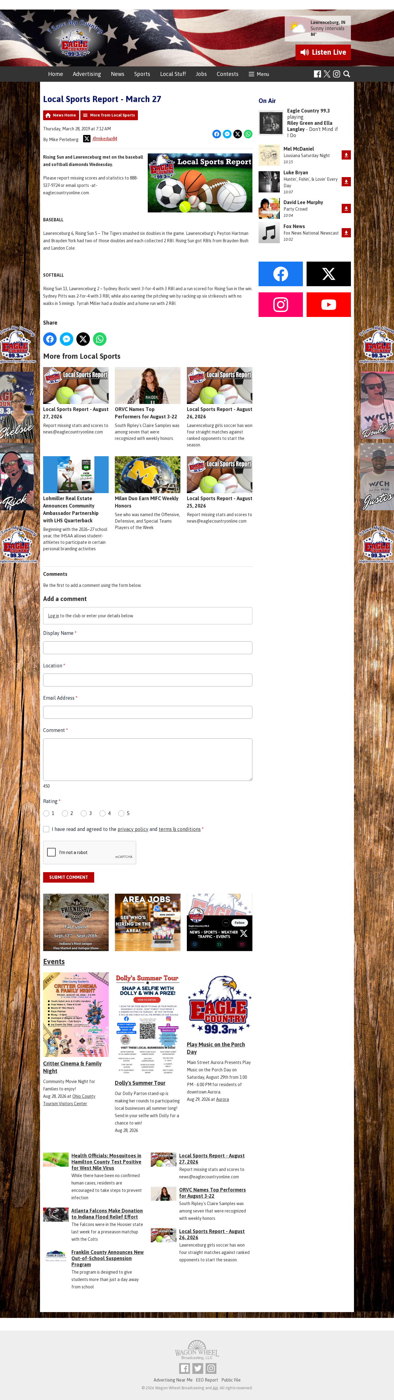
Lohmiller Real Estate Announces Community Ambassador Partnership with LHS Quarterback (70, 509)
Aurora (222, 1099)
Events (54, 961)
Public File (231, 1380)
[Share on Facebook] (216, 134)
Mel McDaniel (298, 149)
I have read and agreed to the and (127, 829)
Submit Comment (68, 877)
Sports (142, 74)
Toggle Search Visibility (347, 74)
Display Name (59, 633)
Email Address (60, 698)
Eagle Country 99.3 (308, 110)
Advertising (87, 74)
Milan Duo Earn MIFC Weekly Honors (147, 502)
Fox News (294, 226)
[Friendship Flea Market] (76, 922)
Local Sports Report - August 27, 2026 (76, 412)
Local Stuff (173, 74)
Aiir (215, 1388)
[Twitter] (197, 1368)
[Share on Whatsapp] (248, 134)
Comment (55, 730)
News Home (64, 115)
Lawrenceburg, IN (328, 22)
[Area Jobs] (147, 922)
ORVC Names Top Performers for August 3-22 (146, 412)
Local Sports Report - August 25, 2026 (219, 502)
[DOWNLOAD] (346, 155)
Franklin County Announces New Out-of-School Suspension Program (107, 1258)
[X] (219, 922)
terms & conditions (180, 829)
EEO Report (207, 1380)
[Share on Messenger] (227, 134)
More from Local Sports (112, 115)
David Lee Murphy (303, 202)
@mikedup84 (104, 138)
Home (55, 74)
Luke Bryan (295, 172)
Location (54, 665)
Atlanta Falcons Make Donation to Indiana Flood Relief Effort (107, 1214)
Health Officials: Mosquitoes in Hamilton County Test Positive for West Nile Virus (106, 1162)
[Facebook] (317, 73)
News (117, 74)
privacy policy (133, 829)
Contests (228, 74)
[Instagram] (336, 73)
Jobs (201, 74)
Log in (53, 615)
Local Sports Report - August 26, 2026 (219, 412)
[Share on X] (237, 134)
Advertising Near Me (173, 1380)
